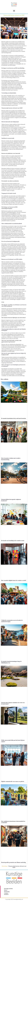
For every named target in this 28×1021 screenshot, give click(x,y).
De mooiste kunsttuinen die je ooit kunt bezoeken (13, 418)
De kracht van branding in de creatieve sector (12, 540)
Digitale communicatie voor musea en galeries (12, 781)
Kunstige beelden (8, 888)
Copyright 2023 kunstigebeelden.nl (14, 899)
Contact (6, 893)
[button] (14, 11)
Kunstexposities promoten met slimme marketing (13, 862)
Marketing (4, 866)
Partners (6, 894)
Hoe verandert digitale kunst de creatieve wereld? (13, 580)
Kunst (5, 890)
